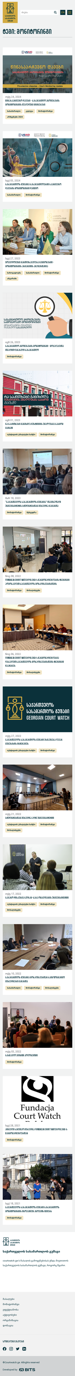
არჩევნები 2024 (15, 117)
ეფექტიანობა (11, 1309)
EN (62, 12)
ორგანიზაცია (10, 1320)
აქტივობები (10, 1315)
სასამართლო (14, 111)
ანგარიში (12, 278)
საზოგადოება (14, 273)
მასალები (8, 1299)
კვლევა (29, 111)
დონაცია (8, 1325)
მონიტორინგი (45, 111)
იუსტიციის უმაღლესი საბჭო (21, 434)
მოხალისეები (33, 590)
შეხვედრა (31, 512)
